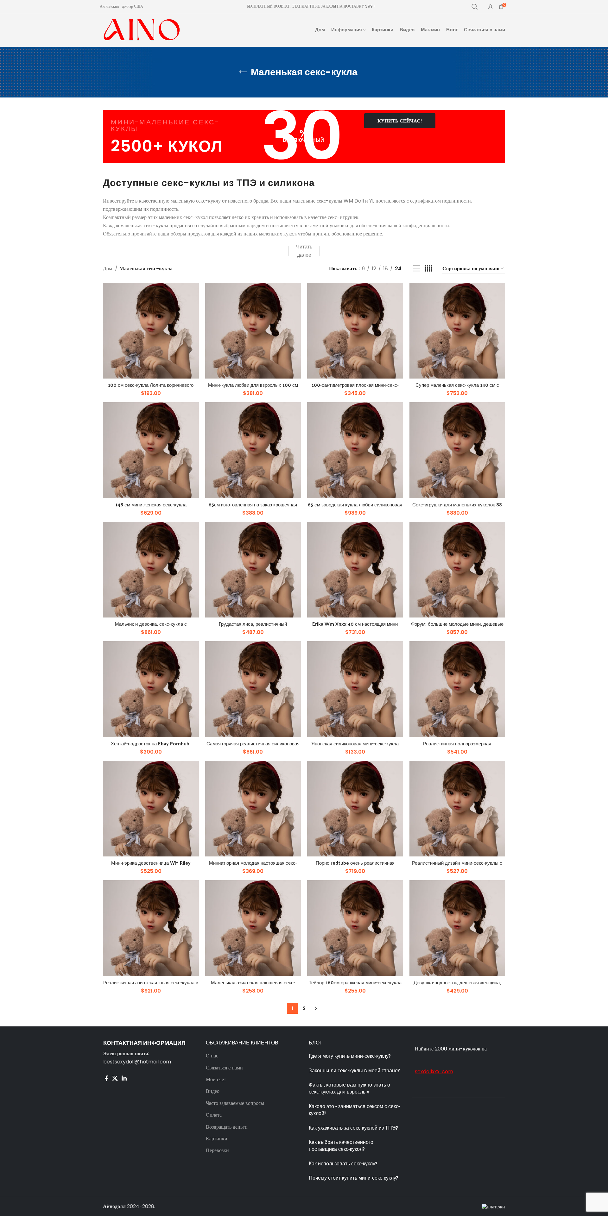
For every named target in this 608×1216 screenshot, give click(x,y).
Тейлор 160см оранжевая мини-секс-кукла (355, 982)
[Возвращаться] (243, 72)
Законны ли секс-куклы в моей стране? (355, 1070)
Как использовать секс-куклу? (343, 1163)
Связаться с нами (224, 1067)
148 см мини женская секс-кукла (151, 504)
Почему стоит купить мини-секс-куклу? (354, 1177)
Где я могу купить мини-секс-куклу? (350, 1055)
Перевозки (217, 1150)
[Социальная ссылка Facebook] (106, 1078)
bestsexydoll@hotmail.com (137, 1061)
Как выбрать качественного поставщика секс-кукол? (341, 1145)
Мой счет (216, 1079)
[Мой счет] (490, 6)
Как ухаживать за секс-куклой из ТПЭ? (353, 1127)
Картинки (216, 1138)
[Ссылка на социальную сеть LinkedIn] (124, 1078)
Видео (212, 1091)
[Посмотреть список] (416, 268)
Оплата (214, 1115)
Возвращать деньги (227, 1127)
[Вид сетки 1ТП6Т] (428, 268)
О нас (212, 1055)
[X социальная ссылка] (115, 1078)
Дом (108, 268)
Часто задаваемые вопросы (235, 1103)
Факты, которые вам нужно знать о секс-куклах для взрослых (349, 1088)
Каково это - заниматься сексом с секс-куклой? (354, 1109)
